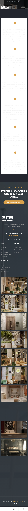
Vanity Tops (17, 252)
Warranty (3, 269)
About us (3, 247)
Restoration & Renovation (14, 131)
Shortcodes (4, 256)
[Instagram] (14, 239)
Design (14, 157)
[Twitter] (9, 239)
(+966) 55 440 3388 (14, 233)
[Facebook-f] (11, 239)
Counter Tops (17, 247)
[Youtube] (19, 239)
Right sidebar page (6, 254)
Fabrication (14, 103)
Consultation (14, 79)
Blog (2, 265)
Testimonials (4, 252)
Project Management (14, 53)
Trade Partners (5, 271)
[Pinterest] (17, 239)
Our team (3, 250)
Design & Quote (5, 267)
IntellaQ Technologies (18, 501)
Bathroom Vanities (19, 250)
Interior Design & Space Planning (14, 27)
